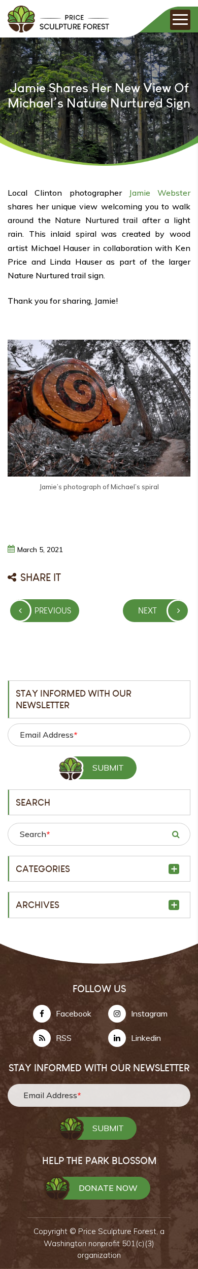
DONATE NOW (108, 1188)
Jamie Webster (159, 193)
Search (35, 834)
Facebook (73, 1013)
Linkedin (146, 1038)
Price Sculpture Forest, (119, 1231)
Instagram (149, 1013)
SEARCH (175, 834)
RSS (64, 1038)
